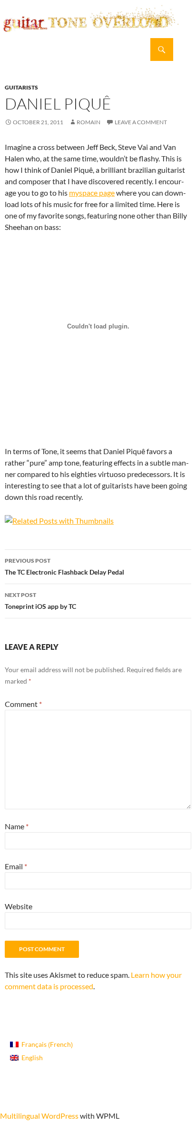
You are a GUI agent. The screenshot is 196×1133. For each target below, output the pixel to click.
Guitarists (21, 87)
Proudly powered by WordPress (44, 1098)
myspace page (92, 192)
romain (88, 122)
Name (17, 826)
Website (18, 906)
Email (16, 866)
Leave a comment (141, 122)
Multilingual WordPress (39, 1115)
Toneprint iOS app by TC (40, 600)
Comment (23, 703)
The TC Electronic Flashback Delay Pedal (64, 566)
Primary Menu (184, 49)
